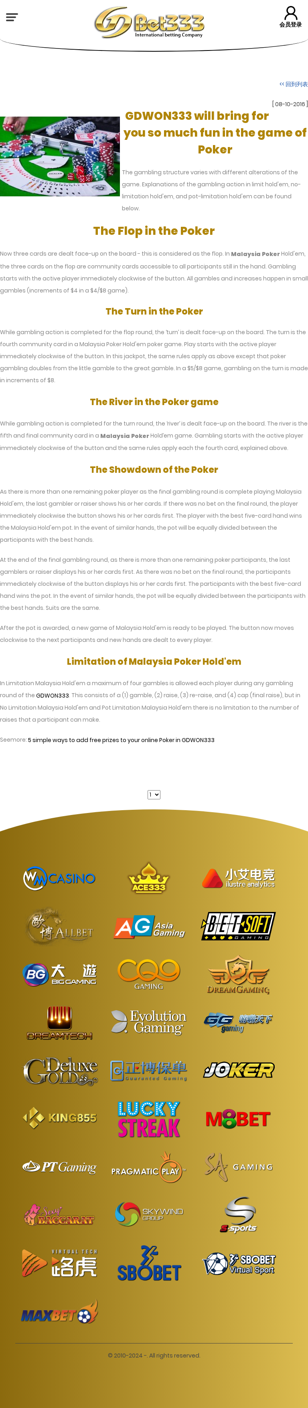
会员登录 (291, 24)
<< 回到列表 (294, 84)
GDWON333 (52, 696)
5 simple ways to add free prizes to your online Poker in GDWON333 (121, 740)
